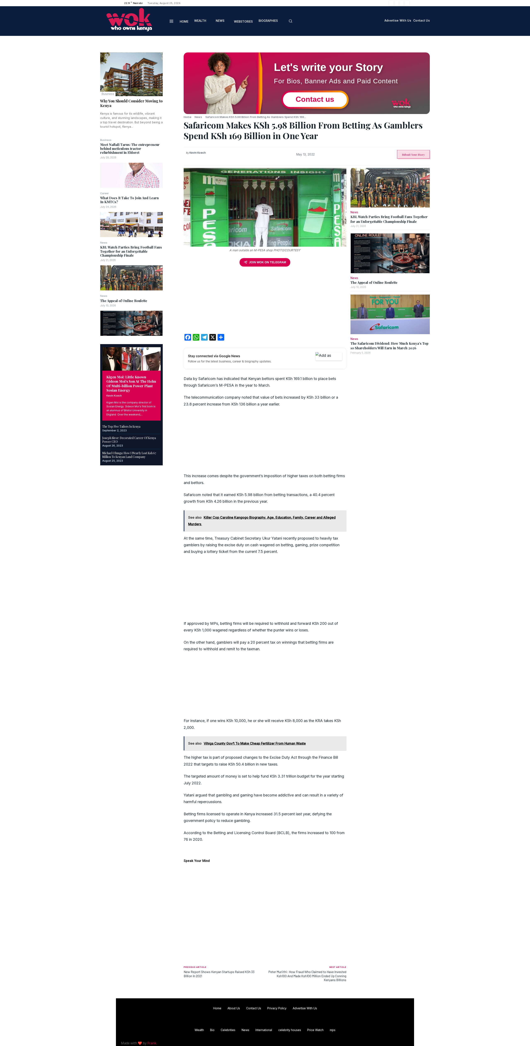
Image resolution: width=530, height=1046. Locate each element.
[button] (290, 21)
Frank (151, 1043)
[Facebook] (391, 3)
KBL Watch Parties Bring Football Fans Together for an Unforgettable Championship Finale (131, 251)
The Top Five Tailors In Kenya (121, 426)
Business (107, 94)
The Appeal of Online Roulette (123, 301)
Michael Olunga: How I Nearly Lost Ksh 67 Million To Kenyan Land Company (129, 455)
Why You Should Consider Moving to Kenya (131, 103)
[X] (401, 3)
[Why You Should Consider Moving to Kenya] (131, 74)
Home (187, 117)
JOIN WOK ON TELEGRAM (267, 262)
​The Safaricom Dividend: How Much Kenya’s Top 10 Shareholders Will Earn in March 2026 (389, 345)
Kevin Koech (114, 395)
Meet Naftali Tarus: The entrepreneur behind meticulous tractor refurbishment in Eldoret (130, 148)
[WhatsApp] (173, 86)
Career (104, 193)
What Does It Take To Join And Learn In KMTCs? (129, 200)
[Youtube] (406, 3)
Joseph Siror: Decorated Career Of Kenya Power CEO (129, 440)
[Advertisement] (265, 302)
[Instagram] (396, 3)
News (103, 242)
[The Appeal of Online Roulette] (131, 323)
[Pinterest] (173, 76)
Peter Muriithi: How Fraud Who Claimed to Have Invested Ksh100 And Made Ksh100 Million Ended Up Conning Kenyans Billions (307, 976)
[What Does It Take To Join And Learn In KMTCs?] (131, 224)
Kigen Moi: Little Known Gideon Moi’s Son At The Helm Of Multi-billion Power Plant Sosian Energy (131, 383)
